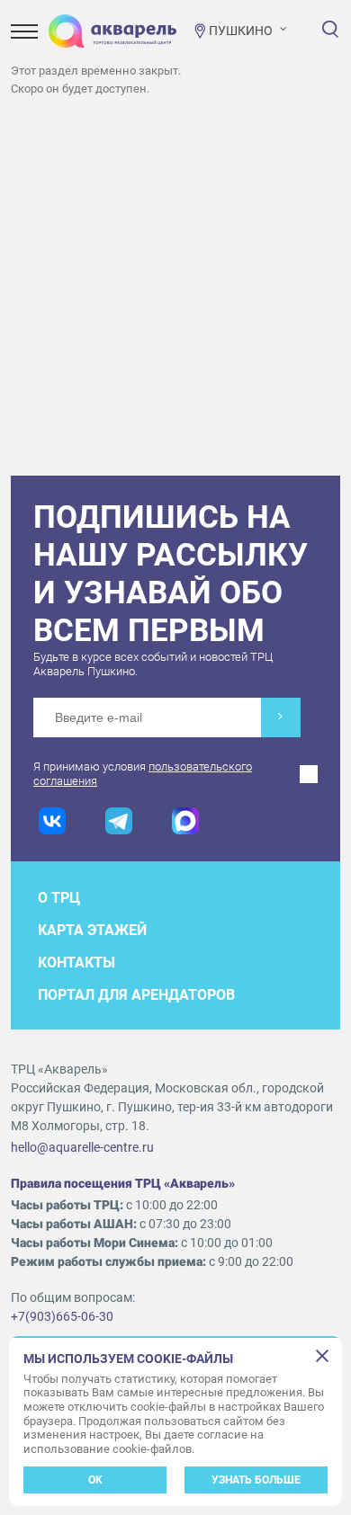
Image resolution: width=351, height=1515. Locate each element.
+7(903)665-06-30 (62, 1316)
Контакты (76, 962)
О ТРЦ (59, 897)
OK (95, 1480)
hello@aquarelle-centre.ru (82, 1147)
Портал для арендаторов (136, 994)
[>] (281, 717)
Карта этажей (92, 930)
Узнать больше (256, 1480)
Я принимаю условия (142, 774)
